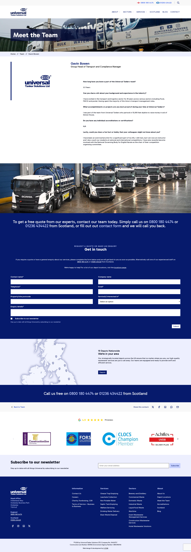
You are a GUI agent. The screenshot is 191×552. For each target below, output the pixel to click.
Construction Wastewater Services (139, 521)
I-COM (106, 548)
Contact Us (76, 493)
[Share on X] (153, 407)
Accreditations (163, 504)
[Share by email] (177, 407)
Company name (104, 277)
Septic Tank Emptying (109, 504)
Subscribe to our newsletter (27, 318)
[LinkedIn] (24, 526)
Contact (175, 12)
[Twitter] (29, 526)
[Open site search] (178, 3)
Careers (75, 497)
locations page (120, 267)
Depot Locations (164, 497)
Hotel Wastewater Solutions (140, 526)
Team (22, 54)
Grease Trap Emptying (109, 493)
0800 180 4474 (147, 3)
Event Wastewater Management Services (138, 516)
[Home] (19, 12)
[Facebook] (13, 526)
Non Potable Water (108, 501)
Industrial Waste (135, 504)
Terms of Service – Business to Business (83, 505)
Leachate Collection (108, 497)
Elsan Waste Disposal (108, 515)
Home (13, 54)
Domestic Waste (135, 501)
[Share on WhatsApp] (171, 407)
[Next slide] (177, 439)
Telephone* (15, 287)
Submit (176, 326)
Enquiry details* (17, 307)
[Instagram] (18, 526)
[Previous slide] (13, 439)
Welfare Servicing (107, 508)
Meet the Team (163, 501)
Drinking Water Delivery (109, 511)
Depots (102, 372)
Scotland (155, 12)
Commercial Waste (136, 497)
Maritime (132, 511)
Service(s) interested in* (108, 296)
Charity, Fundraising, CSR (82, 501)
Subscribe (175, 466)
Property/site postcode (21, 296)
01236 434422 (166, 3)
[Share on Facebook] (159, 407)
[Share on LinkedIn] (165, 407)
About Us (161, 493)
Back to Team (19, 407)
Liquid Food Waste (136, 508)
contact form (110, 226)
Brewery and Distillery (137, 493)
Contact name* (17, 277)
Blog (165, 12)
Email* (100, 287)
